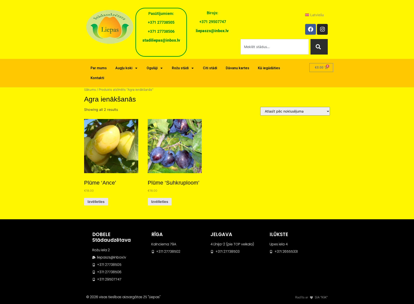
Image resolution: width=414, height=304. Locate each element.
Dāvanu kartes (237, 68)
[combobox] (274, 47)
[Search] (319, 47)
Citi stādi (210, 68)
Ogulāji (152, 68)
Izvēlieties (96, 201)
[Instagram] (322, 29)
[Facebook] (310, 29)
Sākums (90, 90)
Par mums (99, 68)
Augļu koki (123, 68)
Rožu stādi (180, 68)
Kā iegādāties (269, 68)
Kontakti (97, 78)
